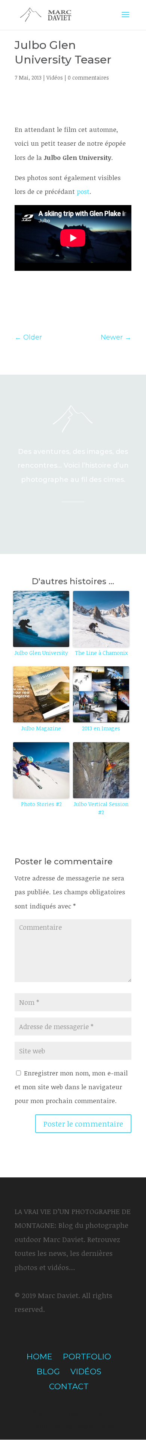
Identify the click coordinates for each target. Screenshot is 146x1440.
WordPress (95, 1426)
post (83, 191)
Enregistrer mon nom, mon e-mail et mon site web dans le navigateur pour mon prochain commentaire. (71, 1087)
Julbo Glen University (41, 652)
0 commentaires (88, 77)
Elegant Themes (88, 1413)
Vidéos (54, 77)
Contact (69, 1386)
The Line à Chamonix (101, 652)
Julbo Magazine (41, 728)
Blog (48, 1371)
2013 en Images (101, 728)
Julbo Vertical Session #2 (101, 808)
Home (39, 1356)
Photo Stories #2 (41, 804)
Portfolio (87, 1356)
